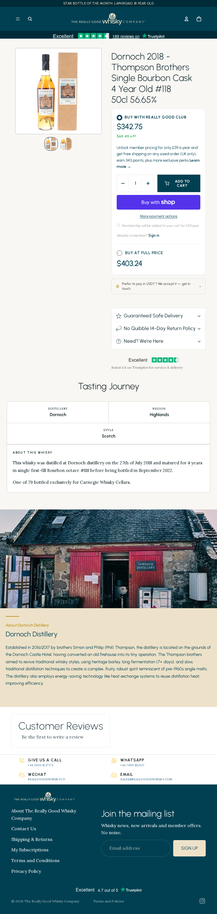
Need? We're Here (143, 341)
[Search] (30, 19)
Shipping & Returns (32, 839)
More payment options (158, 216)
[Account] (186, 19)
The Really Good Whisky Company (51, 901)
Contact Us (23, 829)
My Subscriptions (30, 850)
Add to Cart (182, 183)
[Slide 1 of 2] (51, 144)
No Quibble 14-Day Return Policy (160, 328)
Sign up (189, 848)
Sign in (153, 235)
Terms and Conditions (35, 860)
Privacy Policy (26, 871)
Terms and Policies (108, 901)
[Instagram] (202, 901)
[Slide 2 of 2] (66, 144)
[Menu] (17, 18)
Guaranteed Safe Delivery (153, 316)
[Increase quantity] (148, 183)
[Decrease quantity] (123, 183)
